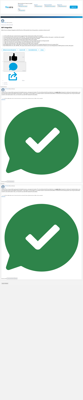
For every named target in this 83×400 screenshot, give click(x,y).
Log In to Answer (5, 283)
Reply (16, 278)
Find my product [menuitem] (48, 4)
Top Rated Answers (3, 86)
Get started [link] (20, 4)
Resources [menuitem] (59, 4)
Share (23, 80)
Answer (24, 70)
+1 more (42, 50)
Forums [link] (36, 4)
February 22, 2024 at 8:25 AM (7, 24)
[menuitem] (49, 5)
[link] (25, 5)
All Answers (2, 183)
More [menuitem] (19, 9)
